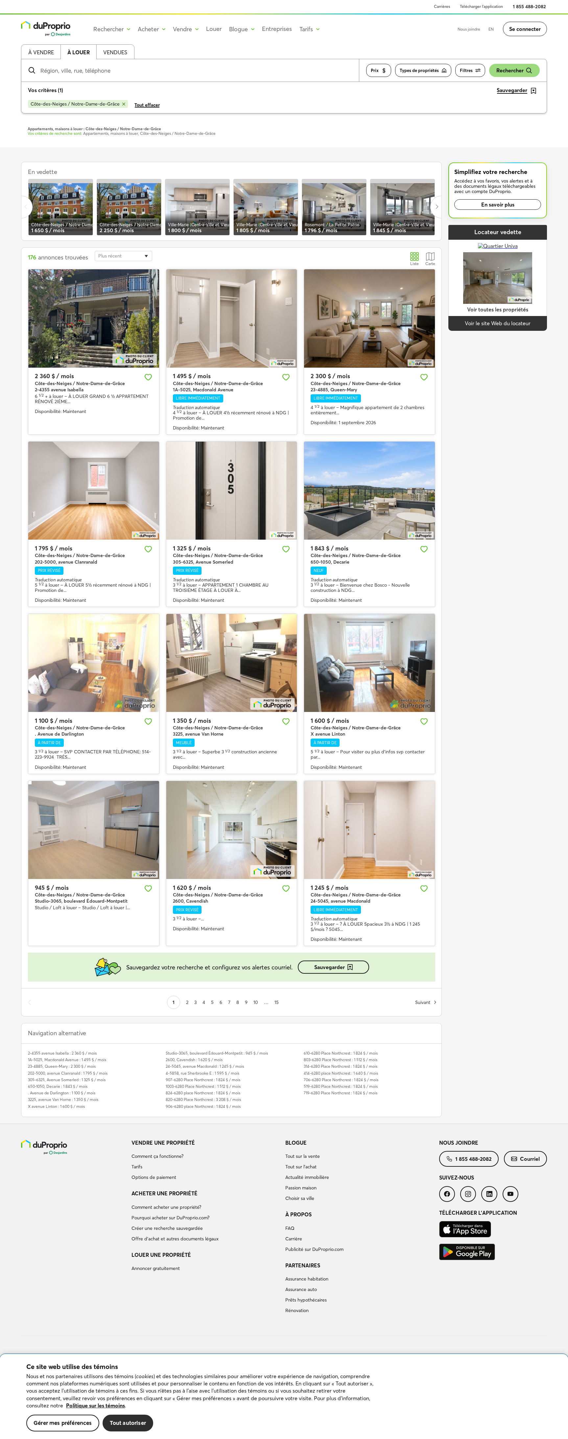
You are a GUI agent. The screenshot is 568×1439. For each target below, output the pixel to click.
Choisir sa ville (299, 1198)
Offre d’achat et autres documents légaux (175, 1239)
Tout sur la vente (302, 1156)
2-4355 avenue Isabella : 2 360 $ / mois (62, 1053)
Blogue (296, 1142)
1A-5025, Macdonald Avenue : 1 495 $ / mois (67, 1059)
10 (255, 1002)
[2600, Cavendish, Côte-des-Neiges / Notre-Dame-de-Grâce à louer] (231, 830)
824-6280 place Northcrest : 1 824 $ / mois (203, 1092)
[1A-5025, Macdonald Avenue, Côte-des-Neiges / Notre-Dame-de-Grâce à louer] (231, 318)
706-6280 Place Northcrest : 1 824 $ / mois (341, 1079)
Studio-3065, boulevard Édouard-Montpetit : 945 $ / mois (217, 1053)
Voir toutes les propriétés (497, 309)
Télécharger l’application (481, 6)
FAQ (290, 1228)
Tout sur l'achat (301, 1167)
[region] (284, 1396)
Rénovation (297, 1310)
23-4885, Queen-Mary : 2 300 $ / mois (62, 1066)
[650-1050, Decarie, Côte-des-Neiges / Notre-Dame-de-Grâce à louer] (369, 491)
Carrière (293, 1239)
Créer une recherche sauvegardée (167, 1228)
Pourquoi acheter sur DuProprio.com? (170, 1218)
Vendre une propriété (163, 1142)
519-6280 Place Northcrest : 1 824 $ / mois (341, 1086)
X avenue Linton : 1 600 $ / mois (56, 1106)
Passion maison (301, 1188)
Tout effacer (147, 105)
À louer (78, 52)
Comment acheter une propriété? (166, 1207)
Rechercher (510, 70)
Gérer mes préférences (63, 1422)
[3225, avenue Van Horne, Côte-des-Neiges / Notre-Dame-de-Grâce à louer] (231, 663)
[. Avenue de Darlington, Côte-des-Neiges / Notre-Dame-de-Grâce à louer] (93, 663)
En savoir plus (497, 204)
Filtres (466, 70)
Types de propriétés (419, 70)
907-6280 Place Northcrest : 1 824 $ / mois (203, 1079)
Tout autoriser (128, 1422)
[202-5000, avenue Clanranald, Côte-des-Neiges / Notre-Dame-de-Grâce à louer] (93, 491)
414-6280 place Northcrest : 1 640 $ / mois (341, 1073)
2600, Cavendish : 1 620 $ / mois (194, 1059)
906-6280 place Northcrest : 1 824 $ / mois (203, 1106)
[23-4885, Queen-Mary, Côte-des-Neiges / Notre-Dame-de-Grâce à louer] (369, 318)
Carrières (442, 6)
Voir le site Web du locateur (498, 323)
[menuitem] (205, 1161)
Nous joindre (469, 29)
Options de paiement (153, 1177)
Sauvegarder (329, 967)
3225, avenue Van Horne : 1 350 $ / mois (63, 1099)
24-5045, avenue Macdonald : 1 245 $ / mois (205, 1066)
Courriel (530, 1159)
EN (491, 29)
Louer (214, 29)
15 (276, 1002)
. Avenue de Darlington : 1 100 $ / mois (61, 1092)
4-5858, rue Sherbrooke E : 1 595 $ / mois (202, 1073)
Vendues (115, 52)
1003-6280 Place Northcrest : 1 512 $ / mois (203, 1086)
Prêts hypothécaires (306, 1300)
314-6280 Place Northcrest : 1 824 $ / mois (340, 1066)
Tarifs (136, 1167)
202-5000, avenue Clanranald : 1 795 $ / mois (67, 1073)
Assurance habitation (306, 1279)
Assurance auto (301, 1289)
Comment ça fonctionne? (157, 1156)
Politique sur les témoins (95, 1405)
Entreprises (277, 29)
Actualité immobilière (307, 1177)
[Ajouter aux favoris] (148, 377)
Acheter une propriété (164, 1193)
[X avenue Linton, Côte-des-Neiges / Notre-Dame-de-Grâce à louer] (369, 663)
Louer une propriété (161, 1255)
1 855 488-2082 (529, 7)
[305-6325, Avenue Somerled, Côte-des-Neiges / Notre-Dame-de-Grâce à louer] (231, 491)
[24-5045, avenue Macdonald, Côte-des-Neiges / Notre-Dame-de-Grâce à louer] (369, 830)
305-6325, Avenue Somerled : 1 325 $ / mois (67, 1079)
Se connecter (525, 29)
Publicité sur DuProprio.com (314, 1249)
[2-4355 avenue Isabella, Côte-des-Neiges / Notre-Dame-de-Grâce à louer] (93, 318)
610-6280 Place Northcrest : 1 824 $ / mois (341, 1053)
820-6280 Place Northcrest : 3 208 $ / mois (203, 1099)
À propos (298, 1214)
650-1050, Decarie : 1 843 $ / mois (57, 1086)
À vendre (41, 52)
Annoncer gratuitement (155, 1268)
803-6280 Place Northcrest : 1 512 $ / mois (340, 1059)
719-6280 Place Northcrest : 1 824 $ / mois (340, 1092)
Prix (375, 70)
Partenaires (302, 1265)
